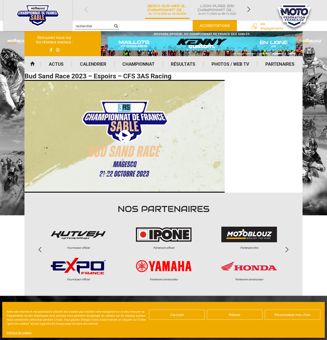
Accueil (32, 64)
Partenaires (280, 64)
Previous (86, 9)
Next (248, 9)
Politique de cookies (19, 332)
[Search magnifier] (116, 26)
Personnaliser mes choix (293, 315)
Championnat (138, 64)
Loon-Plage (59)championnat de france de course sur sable (220, 9)
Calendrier (93, 64)
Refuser (234, 315)
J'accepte (177, 315)
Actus (56, 64)
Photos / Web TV (230, 64)
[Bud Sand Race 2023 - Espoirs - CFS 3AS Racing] (124, 136)
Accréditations (215, 25)
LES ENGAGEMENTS (268, 26)
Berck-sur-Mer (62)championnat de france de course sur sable (170, 9)
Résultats (183, 64)
